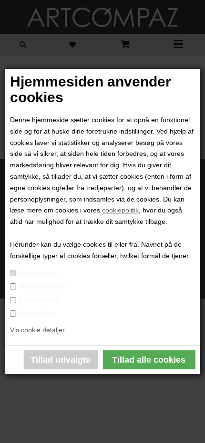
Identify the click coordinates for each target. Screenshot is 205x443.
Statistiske (36, 313)
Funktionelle (39, 299)
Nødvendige (38, 273)
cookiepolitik (120, 210)
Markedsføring (42, 286)
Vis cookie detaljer (37, 330)
